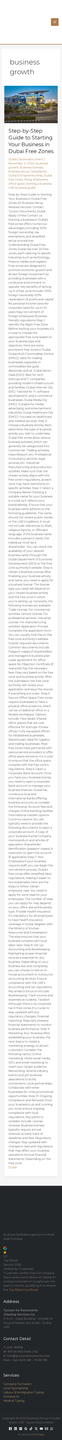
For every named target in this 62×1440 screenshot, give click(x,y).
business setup (18, 171)
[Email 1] (46, 1428)
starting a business (38, 183)
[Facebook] (10, 1428)
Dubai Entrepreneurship (25, 175)
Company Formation (17, 1384)
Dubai (12, 159)
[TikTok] (31, 1428)
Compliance (38, 171)
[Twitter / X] (36, 1428)
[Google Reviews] (25, 1428)
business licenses (31, 167)
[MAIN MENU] (55, 22)
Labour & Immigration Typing (23, 1392)
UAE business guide (22, 187)
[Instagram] (20, 1428)
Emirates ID (11, 1396)
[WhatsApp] (51, 1428)
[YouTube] (41, 1428)
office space (16, 183)
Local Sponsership (15, 1388)
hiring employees (36, 179)
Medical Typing (13, 1400)
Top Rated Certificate (23, 1289)
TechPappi (38, 1434)
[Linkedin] (15, 1428)
